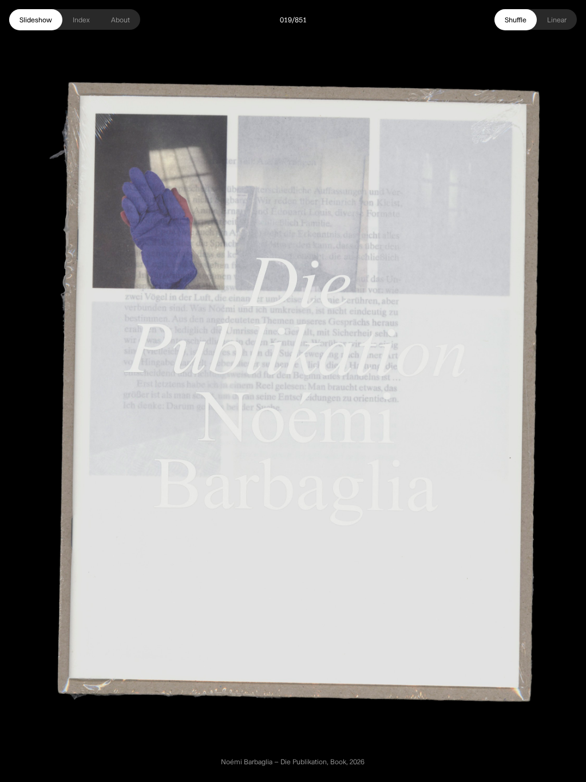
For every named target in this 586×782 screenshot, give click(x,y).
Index (81, 19)
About (120, 19)
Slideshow (35, 19)
